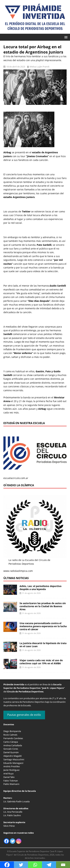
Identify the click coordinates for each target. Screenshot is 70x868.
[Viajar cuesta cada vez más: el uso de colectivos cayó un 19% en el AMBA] (10, 667)
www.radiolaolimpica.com (18, 570)
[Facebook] (6, 841)
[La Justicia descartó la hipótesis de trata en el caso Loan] (10, 650)
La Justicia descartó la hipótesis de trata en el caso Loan (43, 645)
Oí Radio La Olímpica (18, 485)
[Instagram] (18, 841)
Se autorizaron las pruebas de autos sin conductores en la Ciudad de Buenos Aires (43, 606)
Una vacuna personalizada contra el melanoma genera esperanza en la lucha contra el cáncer (43, 626)
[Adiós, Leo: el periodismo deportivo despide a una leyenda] (10, 592)
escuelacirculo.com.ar (15, 478)
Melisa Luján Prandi (39, 66)
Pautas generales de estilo (24, 715)
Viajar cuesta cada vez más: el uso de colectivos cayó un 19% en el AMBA (41, 662)
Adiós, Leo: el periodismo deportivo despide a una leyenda (41, 587)
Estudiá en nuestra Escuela (24, 423)
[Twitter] (12, 841)
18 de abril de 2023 (15, 66)
